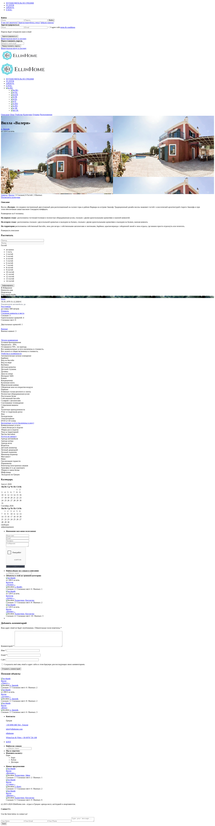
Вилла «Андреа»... (6, 695)
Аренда (4, 195)
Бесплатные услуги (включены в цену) (17, 423)
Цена (12, 115)
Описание (5, 115)
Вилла (11, 195)
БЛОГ (8, 742)
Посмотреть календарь (10, 197)
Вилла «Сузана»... (10, 783)
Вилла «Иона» (4, 706)
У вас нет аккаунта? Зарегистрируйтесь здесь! (20, 23)
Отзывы (36, 115)
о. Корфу (18, 587)
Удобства (19, 115)
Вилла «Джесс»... (5, 682)
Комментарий (7, 646)
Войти (51, 20)
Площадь (5, 311)
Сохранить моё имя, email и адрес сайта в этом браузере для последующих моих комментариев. (44, 664)
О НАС (9, 10)
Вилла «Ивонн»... (10, 794)
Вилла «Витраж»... (11, 772)
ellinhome (10, 733)
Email (4, 655)
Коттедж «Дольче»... (10, 583)
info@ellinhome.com (14, 729)
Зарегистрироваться (9, 36)
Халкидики (19, 600)
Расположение (46, 115)
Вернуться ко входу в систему (13, 39)
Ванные (4, 329)
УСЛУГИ (10, 5)
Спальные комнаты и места (12, 313)
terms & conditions (67, 27)
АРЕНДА (10, 7)
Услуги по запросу (9, 436)
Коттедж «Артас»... (10, 597)
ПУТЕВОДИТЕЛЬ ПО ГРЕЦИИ (20, 3)
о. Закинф (5, 129)
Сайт (3, 660)
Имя (3, 650)
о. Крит (18, 786)
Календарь (27, 115)
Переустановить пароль (11, 46)
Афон (27, 775)
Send (4, 824)
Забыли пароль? (47, 23)
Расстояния (6, 306)
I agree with (63, 27)
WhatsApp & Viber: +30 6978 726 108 (21, 738)
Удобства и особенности (11, 354)
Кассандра (29, 600)
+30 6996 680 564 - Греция (17, 725)
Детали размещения (9, 340)
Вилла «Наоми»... (10, 610)
